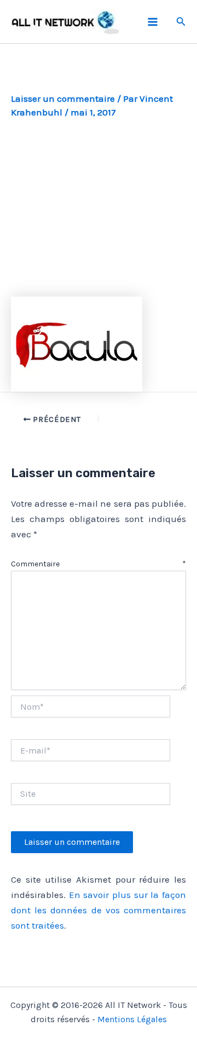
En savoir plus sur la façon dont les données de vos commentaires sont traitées (98, 910)
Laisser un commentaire (63, 98)
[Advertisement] (98, 207)
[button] (181, 22)
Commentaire (98, 564)
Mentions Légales (132, 1019)
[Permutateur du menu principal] (152, 21)
